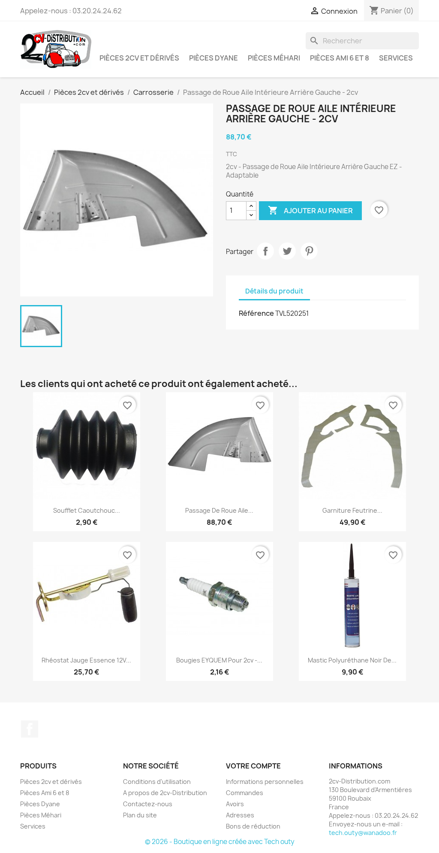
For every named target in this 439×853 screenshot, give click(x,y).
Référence (256, 313)
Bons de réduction (253, 826)
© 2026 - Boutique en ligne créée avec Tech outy (220, 841)
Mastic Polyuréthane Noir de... (352, 660)
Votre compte (253, 766)
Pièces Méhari (274, 58)
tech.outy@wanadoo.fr (363, 833)
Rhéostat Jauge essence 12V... (86, 660)
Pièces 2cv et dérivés (139, 58)
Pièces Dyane (213, 58)
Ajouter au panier (310, 210)
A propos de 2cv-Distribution (165, 793)
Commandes (244, 793)
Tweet (287, 251)
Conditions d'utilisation (157, 781)
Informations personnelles (265, 781)
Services (396, 58)
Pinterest (309, 251)
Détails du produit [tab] (274, 291)
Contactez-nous (147, 804)
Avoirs (235, 804)
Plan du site (140, 815)
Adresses (240, 815)
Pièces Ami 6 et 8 (339, 58)
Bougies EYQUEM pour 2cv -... (219, 660)
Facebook (29, 729)
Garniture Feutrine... (352, 510)
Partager (265, 251)
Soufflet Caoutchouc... (86, 510)
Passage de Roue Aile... (219, 510)
